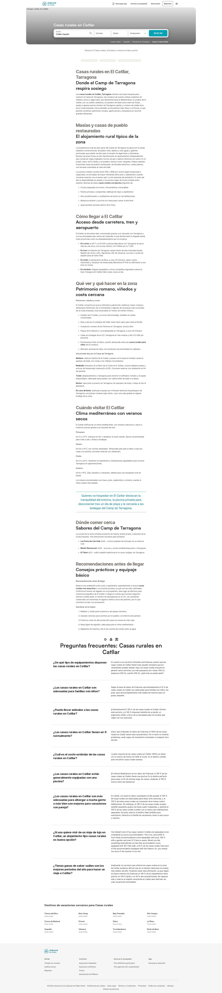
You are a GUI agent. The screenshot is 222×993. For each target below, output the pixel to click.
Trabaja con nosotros (52, 963)
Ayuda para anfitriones (87, 967)
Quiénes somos (50, 967)
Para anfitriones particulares (124, 963)
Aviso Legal (111, 986)
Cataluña (126, 42)
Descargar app (121, 4)
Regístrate (167, 4)
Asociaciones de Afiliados (88, 974)
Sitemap (170, 986)
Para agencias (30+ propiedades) (126, 967)
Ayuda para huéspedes (87, 963)
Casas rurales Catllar (160, 42)
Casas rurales (116, 42)
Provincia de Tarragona (141, 42)
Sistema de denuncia (111, 989)
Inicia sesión (155, 4)
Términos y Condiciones (127, 986)
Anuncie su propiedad (139, 4)
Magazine (48, 970)
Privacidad (142, 986)
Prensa (81, 970)
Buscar (158, 33)
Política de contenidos (156, 986)
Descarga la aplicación (156, 963)
